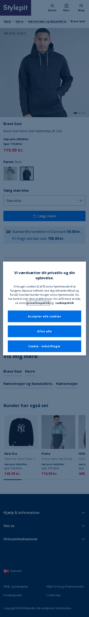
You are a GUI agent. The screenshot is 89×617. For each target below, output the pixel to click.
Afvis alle (44, 331)
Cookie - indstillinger (44, 346)
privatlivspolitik (38, 303)
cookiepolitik (64, 303)
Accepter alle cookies (44, 316)
